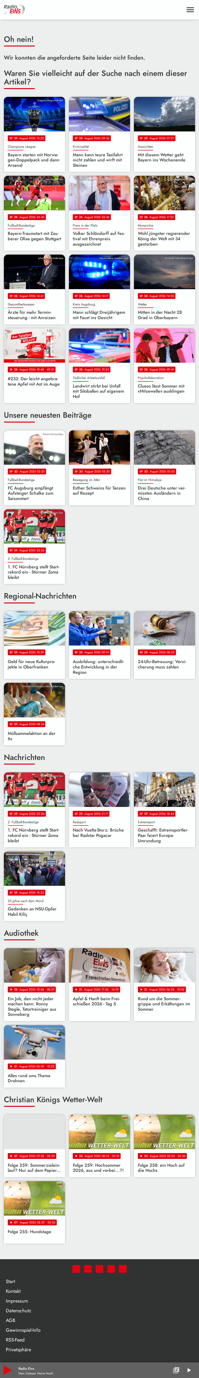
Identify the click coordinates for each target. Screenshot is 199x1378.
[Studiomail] (111, 1269)
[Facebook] (88, 1269)
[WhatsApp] (76, 1269)
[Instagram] (99, 1269)
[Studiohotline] (123, 1269)
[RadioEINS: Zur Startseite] (93, 10)
